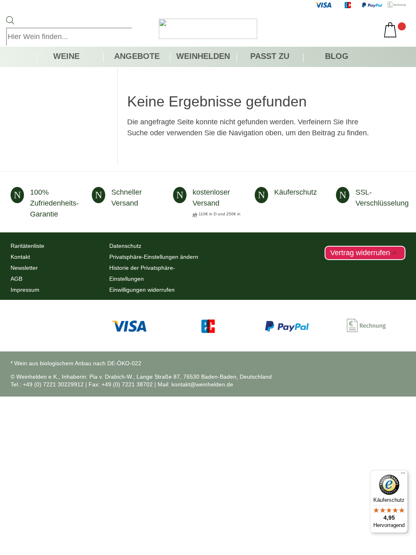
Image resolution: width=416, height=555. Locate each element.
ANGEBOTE (137, 57)
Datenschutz (125, 246)
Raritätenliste (27, 246)
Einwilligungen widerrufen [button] (142, 289)
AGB (16, 278)
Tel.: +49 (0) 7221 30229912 (47, 384)
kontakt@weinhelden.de (202, 384)
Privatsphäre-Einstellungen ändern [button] (153, 257)
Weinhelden (203, 57)
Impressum (25, 289)
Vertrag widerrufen (360, 253)
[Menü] (403, 475)
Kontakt (20, 257)
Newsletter (24, 267)
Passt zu (269, 57)
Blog (337, 57)
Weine (66, 57)
